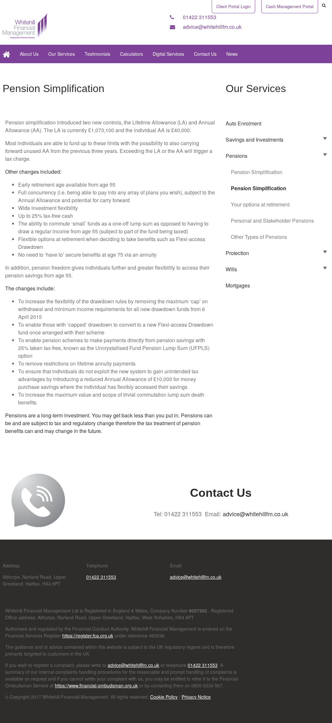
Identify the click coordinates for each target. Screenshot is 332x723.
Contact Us (205, 54)
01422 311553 (199, 17)
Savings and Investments (254, 139)
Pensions (236, 155)
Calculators (131, 54)
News (232, 54)
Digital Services (168, 54)
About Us (29, 54)
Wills (231, 269)
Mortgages (238, 285)
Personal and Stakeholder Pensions (272, 220)
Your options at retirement (260, 204)
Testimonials (97, 54)
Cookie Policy (164, 697)
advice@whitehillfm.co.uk (212, 26)
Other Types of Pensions (259, 236)
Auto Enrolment (243, 123)
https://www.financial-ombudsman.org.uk (96, 685)
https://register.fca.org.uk (87, 635)
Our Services (61, 54)
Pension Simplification (256, 172)
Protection (237, 253)
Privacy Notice (196, 697)
